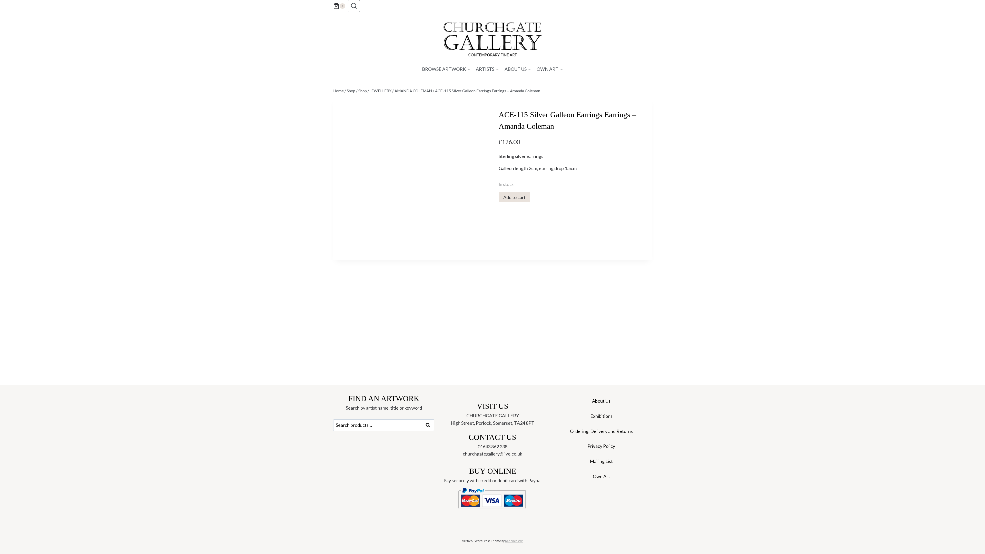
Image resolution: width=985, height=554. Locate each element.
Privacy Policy (601, 446)
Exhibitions (601, 416)
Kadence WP (514, 541)
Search (429, 425)
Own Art (601, 476)
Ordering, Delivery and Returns (601, 431)
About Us (601, 401)
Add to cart (514, 197)
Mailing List (601, 461)
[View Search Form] (354, 6)
